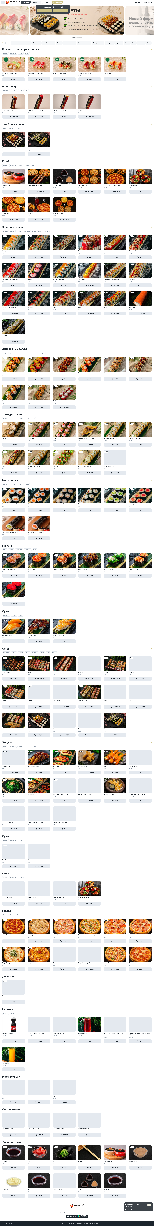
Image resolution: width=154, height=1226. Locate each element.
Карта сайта (95, 1223)
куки (137, 1204)
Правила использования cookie (84, 1223)
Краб (26, 90)
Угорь (27, 53)
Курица (11, 128)
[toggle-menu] (3, 2)
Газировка (12, 1013)
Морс (20, 165)
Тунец (20, 53)
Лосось (5, 53)
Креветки (13, 53)
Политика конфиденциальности (68, 1223)
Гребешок (27, 231)
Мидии (43, 353)
